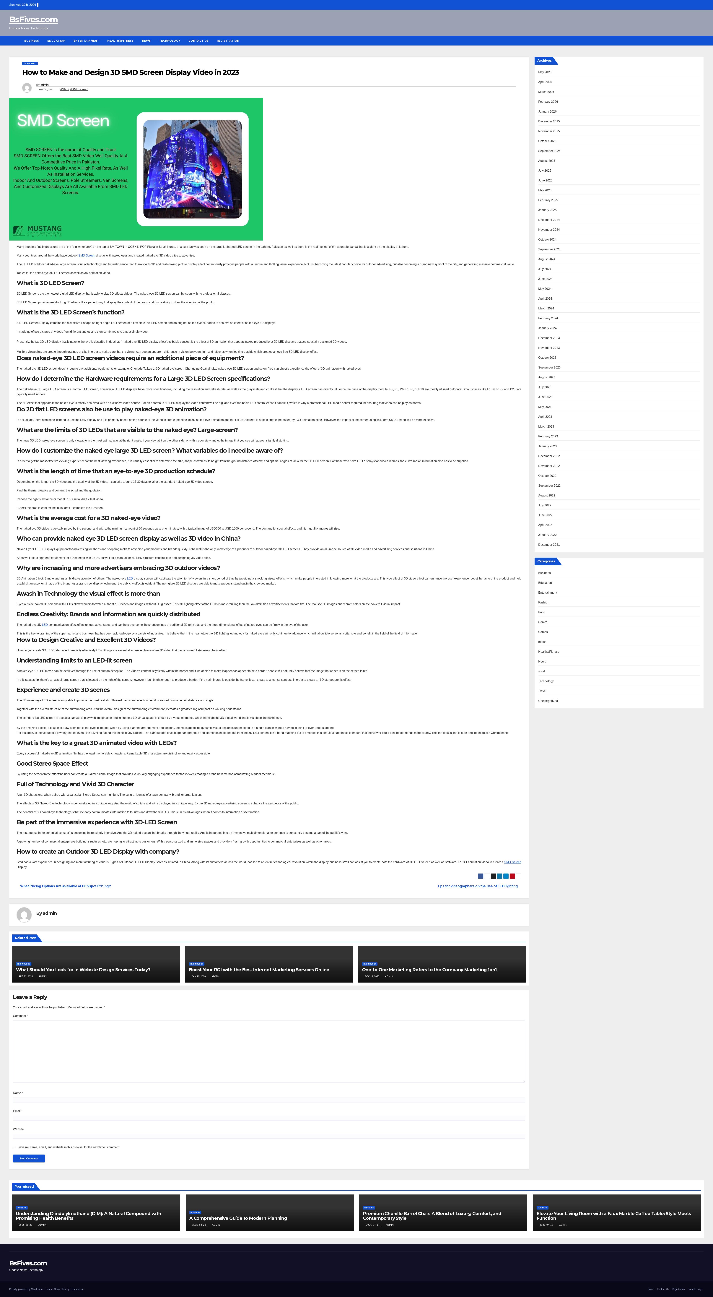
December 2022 (549, 456)
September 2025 (549, 150)
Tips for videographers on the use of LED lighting (478, 886)
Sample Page (695, 1289)
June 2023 (545, 397)
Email (17, 1111)
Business (31, 40)
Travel (542, 691)
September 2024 (549, 249)
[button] (701, 40)
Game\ (542, 622)
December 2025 (549, 121)
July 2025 (544, 170)
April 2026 (545, 82)
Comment (20, 1015)
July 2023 (544, 387)
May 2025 (545, 190)
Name (18, 1093)
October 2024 (547, 239)
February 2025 (548, 200)
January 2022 (547, 534)
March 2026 (546, 91)
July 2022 (544, 505)
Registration (228, 40)
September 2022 (549, 485)
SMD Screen (86, 255)
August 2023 (546, 377)
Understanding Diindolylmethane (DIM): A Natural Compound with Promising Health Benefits (88, 1216)
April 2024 (545, 298)
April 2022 (545, 525)
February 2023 (548, 436)
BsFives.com (33, 19)
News (146, 40)
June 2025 (545, 180)
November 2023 (549, 347)
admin (44, 84)
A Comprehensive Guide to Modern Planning (238, 1218)
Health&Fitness (120, 40)
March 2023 (546, 426)
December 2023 (549, 338)
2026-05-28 (26, 1225)
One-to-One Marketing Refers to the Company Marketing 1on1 (429, 969)
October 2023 (547, 357)
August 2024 (546, 259)
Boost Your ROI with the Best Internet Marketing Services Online (259, 969)
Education (56, 40)
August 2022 (546, 495)
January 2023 (547, 446)
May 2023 (545, 406)
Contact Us (198, 40)
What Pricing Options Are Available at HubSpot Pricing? (65, 886)
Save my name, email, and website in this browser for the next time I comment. (69, 1147)
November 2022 (549, 465)
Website (18, 1129)
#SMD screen (79, 89)
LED (130, 578)
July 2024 (544, 269)
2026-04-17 (373, 1225)
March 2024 (546, 308)
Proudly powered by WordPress (26, 1289)
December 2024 (549, 219)
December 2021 (549, 544)
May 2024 (545, 288)
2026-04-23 (199, 1225)
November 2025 (549, 131)
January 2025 (547, 210)
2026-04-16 (547, 1225)
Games (543, 632)
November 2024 (549, 229)
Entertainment (86, 40)
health (542, 641)
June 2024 (545, 278)
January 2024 (547, 328)
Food (541, 612)
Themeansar (76, 1289)
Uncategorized (548, 700)
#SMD (64, 89)
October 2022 (547, 475)
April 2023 (545, 416)
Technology (169, 40)
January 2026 (547, 111)
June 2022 (545, 515)
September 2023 (549, 367)
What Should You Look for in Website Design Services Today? (83, 969)
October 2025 (547, 141)
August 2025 (546, 160)
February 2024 (548, 318)
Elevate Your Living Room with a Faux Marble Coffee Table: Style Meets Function (614, 1216)
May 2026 (545, 72)
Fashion (543, 602)
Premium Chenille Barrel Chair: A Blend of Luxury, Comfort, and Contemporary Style (432, 1216)
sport (541, 671)
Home (651, 1289)
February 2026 (548, 101)
